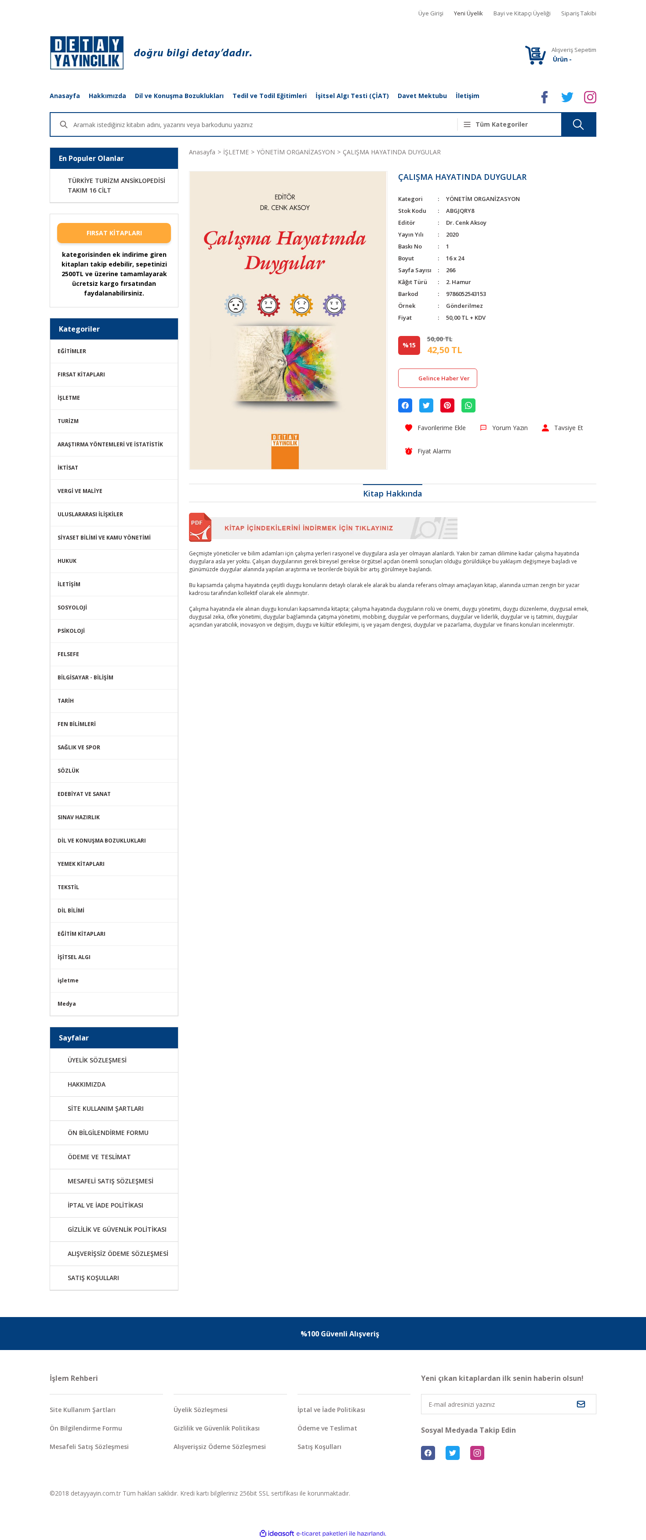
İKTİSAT (68, 467)
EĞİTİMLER (72, 351)
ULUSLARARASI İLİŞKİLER (90, 514)
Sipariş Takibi (578, 13)
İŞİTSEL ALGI (74, 957)
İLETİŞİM (69, 584)
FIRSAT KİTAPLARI (114, 233)
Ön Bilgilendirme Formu (86, 1428)
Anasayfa (65, 95)
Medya (67, 1003)
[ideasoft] (276, 1533)
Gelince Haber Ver (444, 378)
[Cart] (535, 54)
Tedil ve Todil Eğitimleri (269, 95)
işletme (68, 980)
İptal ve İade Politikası (331, 1409)
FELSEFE (68, 654)
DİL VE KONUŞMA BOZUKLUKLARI (102, 840)
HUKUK (67, 561)
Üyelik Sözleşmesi (201, 1409)
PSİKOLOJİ (71, 631)
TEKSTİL (68, 887)
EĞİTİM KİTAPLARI (81, 934)
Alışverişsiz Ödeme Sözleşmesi (220, 1446)
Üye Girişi (430, 13)
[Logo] (151, 53)
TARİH (66, 700)
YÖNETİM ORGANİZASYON (483, 199)
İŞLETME (69, 397)
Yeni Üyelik (468, 13)
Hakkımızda (107, 95)
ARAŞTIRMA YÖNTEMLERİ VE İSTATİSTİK (110, 444)
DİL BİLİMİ (71, 910)
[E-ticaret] (322, 1534)
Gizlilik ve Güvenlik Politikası (217, 1428)
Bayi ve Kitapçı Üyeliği (522, 13)
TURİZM (68, 421)
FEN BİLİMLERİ (77, 724)
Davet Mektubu (422, 95)
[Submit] (581, 1404)
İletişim (467, 95)
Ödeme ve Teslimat (327, 1428)
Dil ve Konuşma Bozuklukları (179, 95)
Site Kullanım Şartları (83, 1409)
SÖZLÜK (68, 770)
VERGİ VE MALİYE (80, 491)
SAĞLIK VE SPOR (79, 747)
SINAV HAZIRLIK (79, 817)
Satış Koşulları (319, 1446)
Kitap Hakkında (392, 493)
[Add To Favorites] (435, 427)
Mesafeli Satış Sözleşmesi (89, 1446)
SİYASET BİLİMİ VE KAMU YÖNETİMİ (104, 537)
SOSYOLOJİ (72, 607)
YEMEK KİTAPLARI (81, 864)
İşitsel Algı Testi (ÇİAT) (352, 95)
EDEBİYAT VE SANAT (84, 794)
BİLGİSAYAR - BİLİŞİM (85, 677)
